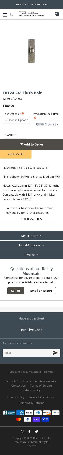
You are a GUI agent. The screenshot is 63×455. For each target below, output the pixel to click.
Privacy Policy (15, 397)
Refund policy (31, 390)
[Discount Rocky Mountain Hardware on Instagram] (22, 431)
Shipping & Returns (31, 403)
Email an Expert (41, 291)
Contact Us (18, 386)
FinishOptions (29, 245)
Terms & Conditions (18, 381)
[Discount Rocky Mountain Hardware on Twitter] (36, 431)
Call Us (15, 291)
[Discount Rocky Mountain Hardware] (31, 14)
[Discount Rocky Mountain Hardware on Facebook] (29, 431)
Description (29, 236)
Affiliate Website (45, 381)
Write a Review (12, 99)
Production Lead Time (45, 113)
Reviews (30, 255)
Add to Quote (15, 154)
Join (31, 330)
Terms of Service (41, 386)
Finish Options (11, 113)
